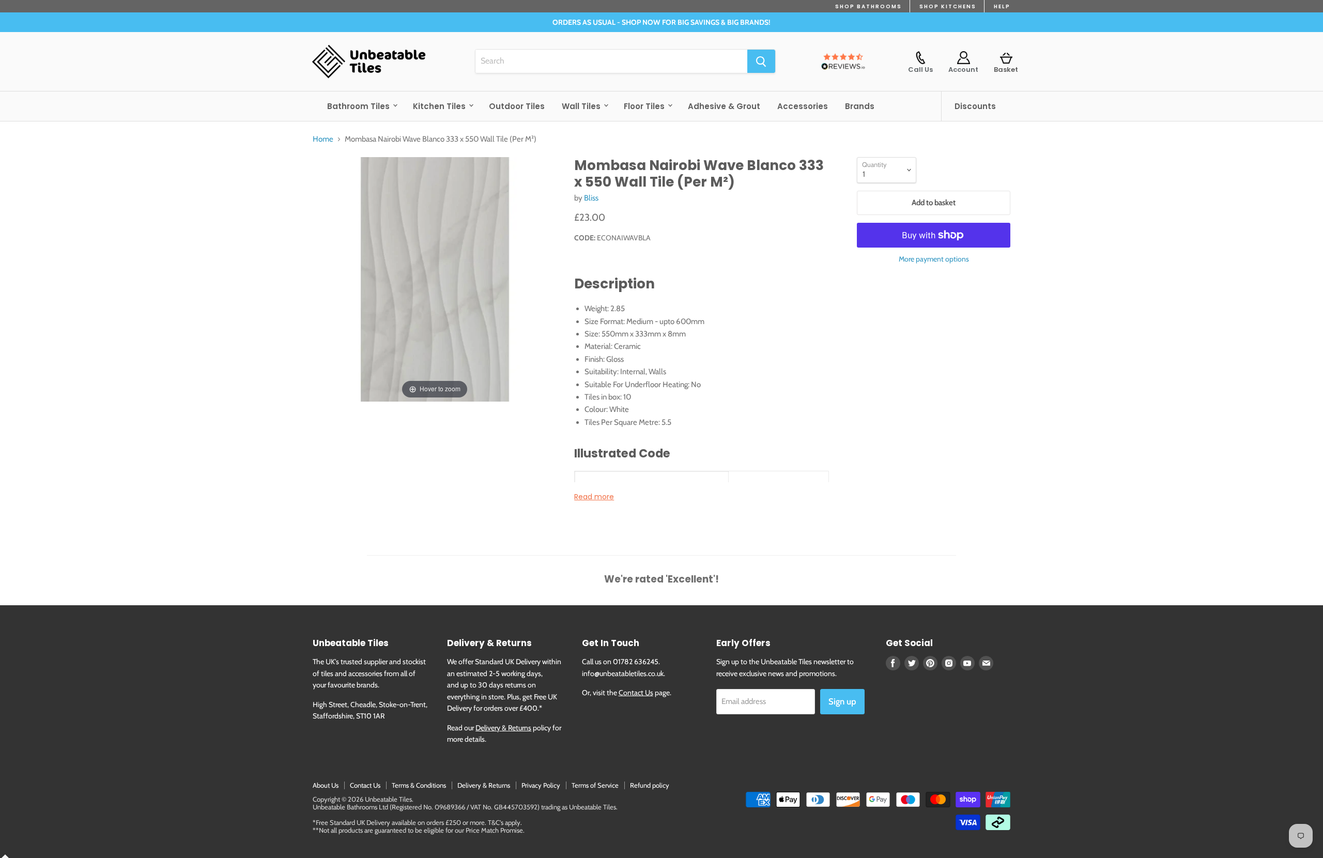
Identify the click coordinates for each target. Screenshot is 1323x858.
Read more (594, 497)
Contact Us (636, 692)
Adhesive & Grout (724, 106)
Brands (859, 106)
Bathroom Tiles (359, 106)
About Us (326, 785)
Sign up (842, 701)
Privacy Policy (540, 785)
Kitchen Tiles (440, 106)
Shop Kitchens (947, 6)
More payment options (934, 259)
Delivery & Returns (503, 727)
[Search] (761, 61)
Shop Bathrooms (868, 6)
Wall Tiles (582, 106)
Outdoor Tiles (517, 106)
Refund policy (649, 785)
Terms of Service (595, 785)
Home (323, 139)
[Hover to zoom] (435, 278)
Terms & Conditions (419, 785)
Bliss (591, 198)
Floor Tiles (645, 106)
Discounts (975, 106)
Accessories (802, 106)
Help (1002, 6)
